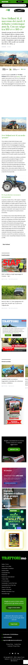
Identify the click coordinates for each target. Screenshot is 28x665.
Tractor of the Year (6, 589)
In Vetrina (12, 279)
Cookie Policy (17, 644)
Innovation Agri (6, 593)
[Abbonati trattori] (14, 540)
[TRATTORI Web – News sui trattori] (6, 1)
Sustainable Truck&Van (8, 568)
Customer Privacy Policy (14, 646)
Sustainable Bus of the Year (9, 585)
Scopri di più (14, 624)
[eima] (14, 69)
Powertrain (4, 574)
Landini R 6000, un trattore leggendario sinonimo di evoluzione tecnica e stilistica (12, 381)
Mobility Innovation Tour (8, 591)
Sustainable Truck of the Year (9, 583)
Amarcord (12, 386)
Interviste (16, 279)
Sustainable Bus (6, 572)
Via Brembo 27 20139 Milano (10, 634)
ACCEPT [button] (8, 335)
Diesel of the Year (6, 587)
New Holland (6, 244)
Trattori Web (5, 579)
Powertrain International (8, 577)
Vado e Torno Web (6, 566)
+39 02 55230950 (7, 637)
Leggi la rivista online (14, 607)
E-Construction (5, 581)
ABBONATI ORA (14, 449)
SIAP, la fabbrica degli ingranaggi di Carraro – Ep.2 (12, 275)
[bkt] (14, 10)
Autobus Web (5, 570)
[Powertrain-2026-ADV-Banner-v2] (14, 498)
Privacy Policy (9, 644)
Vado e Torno (5, 564)
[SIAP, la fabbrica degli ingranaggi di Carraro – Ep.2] (14, 265)
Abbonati (20, 1)
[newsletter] (14, 519)
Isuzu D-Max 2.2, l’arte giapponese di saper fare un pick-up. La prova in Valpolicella (12, 303)
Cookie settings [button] (17, 335)
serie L (18, 76)
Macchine (16, 308)
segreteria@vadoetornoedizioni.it (12, 640)
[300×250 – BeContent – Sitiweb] (14, 478)
